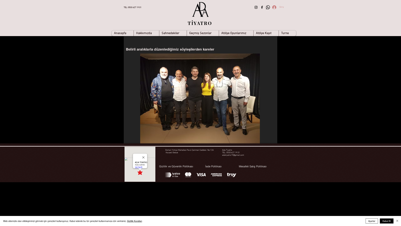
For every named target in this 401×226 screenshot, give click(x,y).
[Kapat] (397, 220)
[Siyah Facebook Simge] (262, 7)
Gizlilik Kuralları (134, 221)
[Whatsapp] (268, 7)
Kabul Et (387, 221)
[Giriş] (271, 7)
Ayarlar (371, 221)
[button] (173, 33)
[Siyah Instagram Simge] (256, 7)
